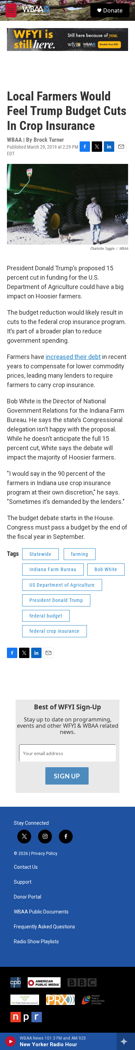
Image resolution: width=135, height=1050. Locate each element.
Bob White (105, 569)
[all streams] (126, 1041)
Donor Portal (27, 897)
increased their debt (73, 356)
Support (23, 882)
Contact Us (26, 867)
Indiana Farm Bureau (52, 569)
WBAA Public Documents (41, 912)
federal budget (45, 616)
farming (79, 554)
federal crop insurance (54, 631)
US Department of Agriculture (62, 585)
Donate (113, 10)
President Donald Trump (56, 600)
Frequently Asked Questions (44, 926)
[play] (10, 1041)
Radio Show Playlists (36, 941)
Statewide (40, 554)
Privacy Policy (44, 853)
